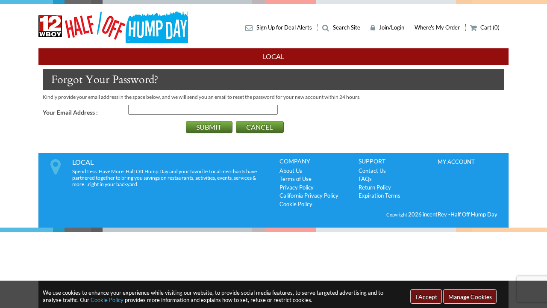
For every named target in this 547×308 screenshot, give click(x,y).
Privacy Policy (296, 187)
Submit (208, 127)
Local (273, 56)
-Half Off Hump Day (472, 214)
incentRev (435, 214)
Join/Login (392, 27)
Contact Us (372, 170)
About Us (290, 170)
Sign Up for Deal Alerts (284, 27)
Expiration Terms (379, 195)
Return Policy (375, 187)
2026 (415, 214)
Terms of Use (295, 178)
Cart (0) (489, 27)
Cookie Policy (107, 299)
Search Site (347, 27)
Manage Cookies (470, 296)
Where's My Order (438, 27)
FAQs (365, 178)
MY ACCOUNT (456, 161)
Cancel (259, 127)
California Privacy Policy (308, 195)
